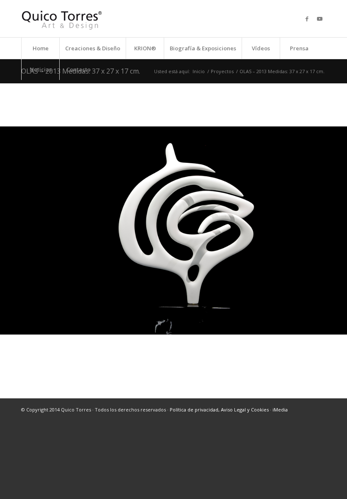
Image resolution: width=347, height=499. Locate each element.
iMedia (280, 409)
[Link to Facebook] (306, 18)
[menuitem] (40, 48)
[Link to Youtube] (319, 18)
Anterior (7, 230)
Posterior (339, 230)
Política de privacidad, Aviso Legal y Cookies (219, 409)
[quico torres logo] (61, 18)
